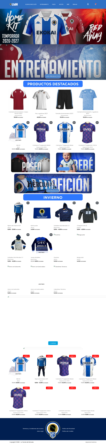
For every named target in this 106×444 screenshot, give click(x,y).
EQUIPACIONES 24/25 (30, 4)
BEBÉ (68, 4)
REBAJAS (75, 4)
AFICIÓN (61, 4)
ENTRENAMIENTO (44, 4)
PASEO (54, 4)
